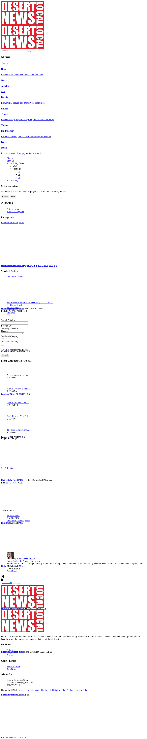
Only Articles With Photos (16, 350)
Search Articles (8, 320)
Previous (11, 312)
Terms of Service (33, 690)
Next (9, 315)
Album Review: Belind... (18, 388)
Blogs (9, 652)
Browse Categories (15, 211)
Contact (44, 690)
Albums (10, 650)
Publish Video (13, 666)
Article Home (13, 209)
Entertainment (13, 307)
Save (13, 197)
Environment (7, 737)
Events (10, 655)
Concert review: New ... (18, 402)
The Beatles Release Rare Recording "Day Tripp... (30, 302)
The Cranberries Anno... (18, 430)
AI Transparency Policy (77, 690)
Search (5, 355)
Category (5, 331)
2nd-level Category (10, 336)
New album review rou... (18, 375)
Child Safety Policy (57, 690)
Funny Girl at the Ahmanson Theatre (23, 561)
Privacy (21, 690)
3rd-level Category (9, 341)
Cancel (5, 197)
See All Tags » (7, 468)
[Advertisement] (73, 489)
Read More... (13, 571)
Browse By (6, 326)
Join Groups (12, 669)
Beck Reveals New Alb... (18, 416)
